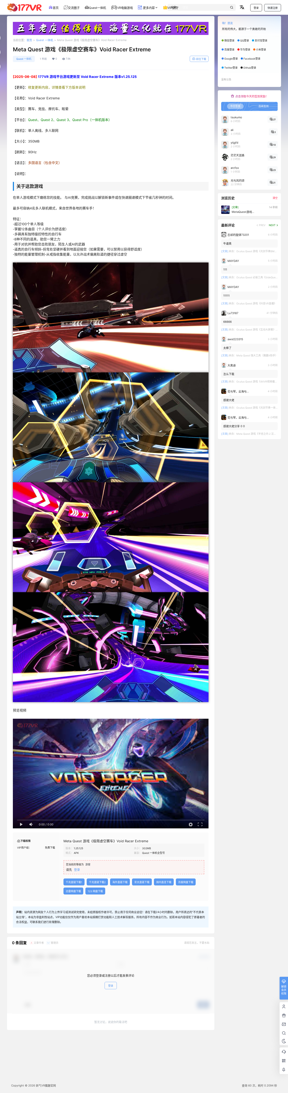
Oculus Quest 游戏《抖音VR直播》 (256, 303)
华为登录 (245, 49)
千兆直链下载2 (97, 882)
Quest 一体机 (44, 40)
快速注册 (273, 7)
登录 (256, 7)
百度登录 (229, 49)
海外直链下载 (120, 882)
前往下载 (201, 59)
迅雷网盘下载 (73, 891)
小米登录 (261, 49)
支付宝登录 (261, 40)
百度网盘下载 (185, 882)
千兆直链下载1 (74, 882)
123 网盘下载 (95, 891)
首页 (29, 40)
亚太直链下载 (141, 882)
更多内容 (148, 7)
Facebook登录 (252, 58)
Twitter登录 (231, 67)
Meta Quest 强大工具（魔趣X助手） (257, 355)
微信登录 (229, 40)
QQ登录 (244, 40)
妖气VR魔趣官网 (45, 1085)
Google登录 (231, 58)
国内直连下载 (163, 882)
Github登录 (249, 67)
